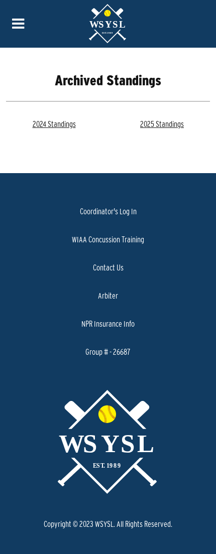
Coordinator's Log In (108, 211)
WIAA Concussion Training (108, 239)
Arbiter (108, 295)
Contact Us (108, 267)
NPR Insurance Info (108, 323)
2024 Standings (54, 123)
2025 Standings (162, 123)
